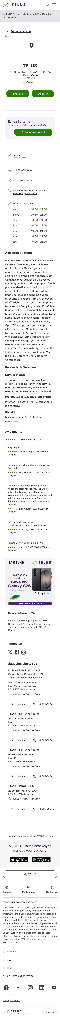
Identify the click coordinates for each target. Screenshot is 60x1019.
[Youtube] (53, 987)
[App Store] (19, 859)
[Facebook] (6, 987)
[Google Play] (41, 859)
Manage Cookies (11, 1000)
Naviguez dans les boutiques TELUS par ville (30, 836)
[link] (30, 874)
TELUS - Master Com (21, 786)
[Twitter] (18, 987)
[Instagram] (30, 987)
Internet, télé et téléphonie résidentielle (28, 397)
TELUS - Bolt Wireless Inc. (24, 713)
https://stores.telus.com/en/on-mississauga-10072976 (29, 192)
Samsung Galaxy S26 (21, 613)
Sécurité (10, 412)
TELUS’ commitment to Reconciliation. (24, 940)
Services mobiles (15, 375)
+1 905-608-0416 (22, 170)
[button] (53, 4)
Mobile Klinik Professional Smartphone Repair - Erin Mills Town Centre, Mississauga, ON (27, 673)
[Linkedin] (41, 987)
